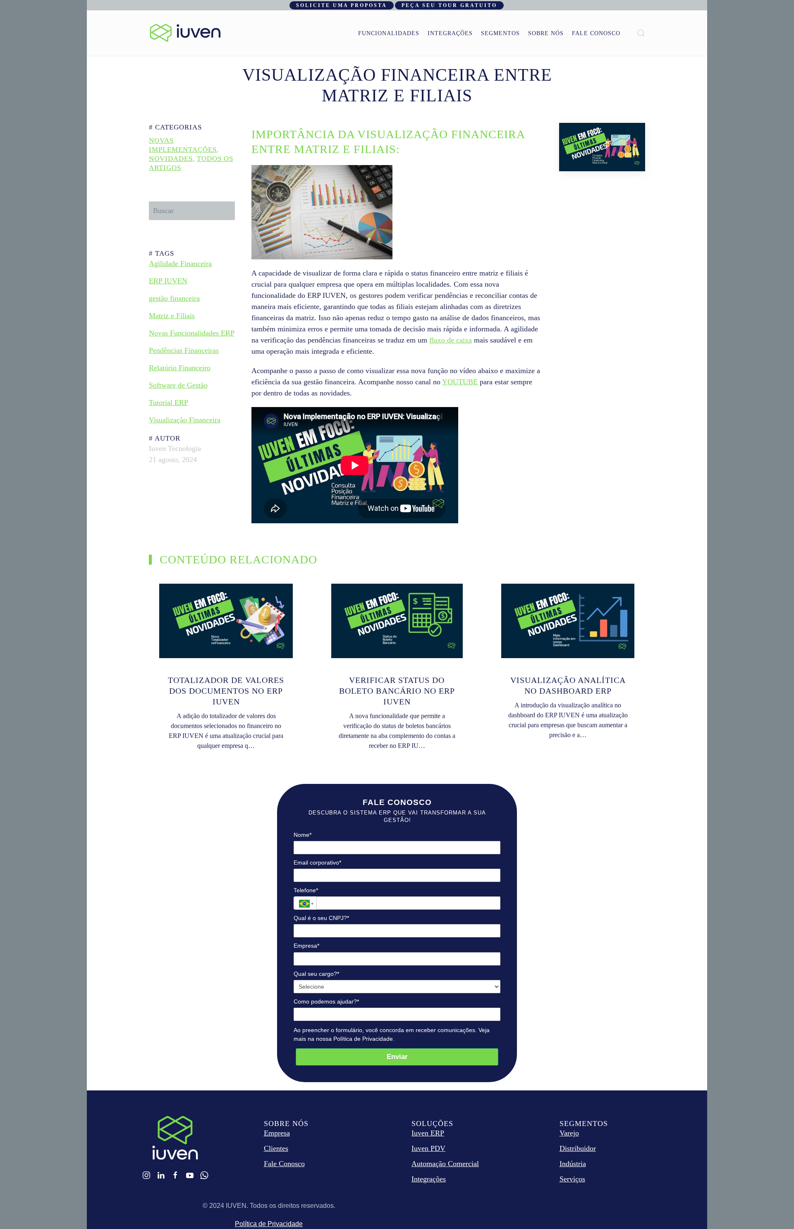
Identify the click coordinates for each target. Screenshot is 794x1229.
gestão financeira (174, 298)
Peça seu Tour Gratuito (449, 5)
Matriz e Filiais (172, 315)
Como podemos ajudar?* (326, 1001)
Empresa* (306, 945)
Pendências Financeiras (184, 350)
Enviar (397, 1057)
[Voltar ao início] (185, 33)
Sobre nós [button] (546, 33)
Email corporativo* (317, 862)
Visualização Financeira (184, 420)
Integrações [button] (450, 33)
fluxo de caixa (450, 340)
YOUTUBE (460, 382)
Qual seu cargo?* (316, 973)
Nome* (302, 834)
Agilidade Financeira (180, 263)
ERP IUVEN (168, 281)
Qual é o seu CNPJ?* (321, 918)
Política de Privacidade (269, 1223)
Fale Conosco (596, 33)
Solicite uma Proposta (341, 5)
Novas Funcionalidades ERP (191, 333)
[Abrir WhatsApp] (773, 1208)
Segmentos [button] (500, 33)
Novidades (171, 159)
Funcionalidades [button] (388, 33)
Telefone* (306, 890)
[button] (641, 33)
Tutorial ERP (168, 402)
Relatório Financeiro (179, 368)
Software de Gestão (178, 385)
